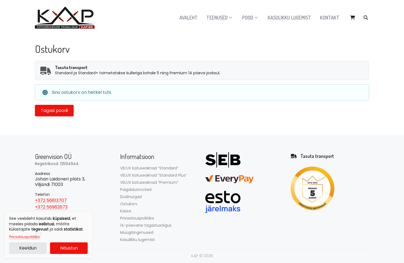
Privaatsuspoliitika (24, 237)
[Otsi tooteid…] (366, 17)
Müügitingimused (136, 232)
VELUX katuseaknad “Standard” (149, 168)
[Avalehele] (68, 17)
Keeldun (28, 248)
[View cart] (352, 17)
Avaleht (188, 18)
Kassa (125, 211)
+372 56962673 (51, 207)
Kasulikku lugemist (289, 18)
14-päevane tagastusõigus (145, 225)
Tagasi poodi (54, 110)
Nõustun (69, 248)
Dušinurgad (131, 196)
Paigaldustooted (135, 189)
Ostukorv (128, 204)
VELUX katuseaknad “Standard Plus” (153, 175)
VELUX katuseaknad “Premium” (149, 182)
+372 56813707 (51, 200)
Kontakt (329, 18)
